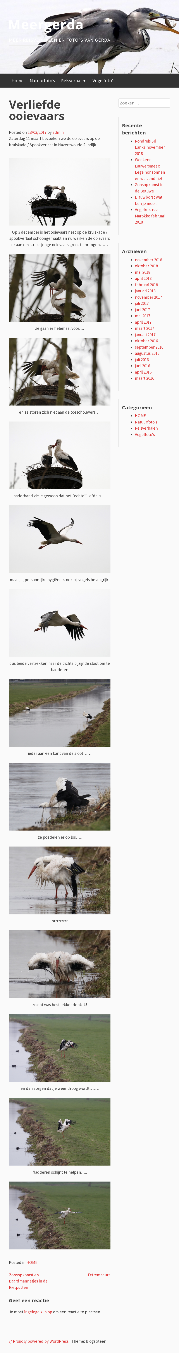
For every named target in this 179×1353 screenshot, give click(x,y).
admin (58, 132)
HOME (31, 1262)
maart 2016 (144, 378)
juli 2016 (142, 359)
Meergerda (46, 24)
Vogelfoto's (145, 434)
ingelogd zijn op (38, 1311)
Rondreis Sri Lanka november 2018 (150, 147)
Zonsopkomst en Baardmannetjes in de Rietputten (28, 1281)
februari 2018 (146, 284)
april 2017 (143, 322)
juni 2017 (142, 309)
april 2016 (143, 372)
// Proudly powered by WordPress (39, 1341)
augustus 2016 (147, 353)
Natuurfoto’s (42, 80)
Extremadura (99, 1274)
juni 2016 (142, 365)
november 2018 (148, 259)
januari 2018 (145, 290)
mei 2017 (142, 315)
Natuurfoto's (146, 422)
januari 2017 (145, 334)
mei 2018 (142, 272)
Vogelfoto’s (104, 80)
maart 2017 (144, 328)
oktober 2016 (146, 340)
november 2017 (148, 297)
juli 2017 (142, 303)
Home (18, 80)
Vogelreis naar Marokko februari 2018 (150, 216)
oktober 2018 (146, 265)
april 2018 (143, 278)
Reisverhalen (73, 80)
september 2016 (149, 347)
